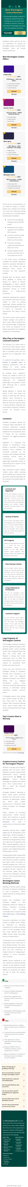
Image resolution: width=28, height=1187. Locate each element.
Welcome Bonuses (18, 1139)
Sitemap (6, 1164)
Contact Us (6, 1157)
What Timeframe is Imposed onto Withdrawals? (10, 1079)
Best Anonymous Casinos (8, 1147)
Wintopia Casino (9, 175)
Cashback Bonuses (18, 1148)
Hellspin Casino (8, 733)
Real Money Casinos (7, 1141)
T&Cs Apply (14, 94)
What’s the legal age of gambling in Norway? (8, 1067)
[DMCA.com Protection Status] (14, 1185)
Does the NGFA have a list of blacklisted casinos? (10, 1099)
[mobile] (19, 6)
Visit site (14, 91)
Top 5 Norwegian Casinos (20, 33)
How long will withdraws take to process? (10, 1085)
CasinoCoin (6, 822)
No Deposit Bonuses (19, 1145)
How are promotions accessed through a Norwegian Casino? (11, 1073)
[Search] (9, 6)
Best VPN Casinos (6, 1144)
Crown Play (7, 74)
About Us (6, 1155)
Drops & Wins (7, 1139)
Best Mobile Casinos (7, 1150)
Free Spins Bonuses (19, 1142)
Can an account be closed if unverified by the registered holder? (10, 1092)
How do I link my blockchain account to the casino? (10, 1105)
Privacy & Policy (8, 1159)
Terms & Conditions (6, 1161)
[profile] (16, 6)
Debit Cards (10, 914)
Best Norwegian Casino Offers (8, 33)
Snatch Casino (8, 108)
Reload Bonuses (20, 1151)
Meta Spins (7, 141)
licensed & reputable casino (12, 362)
